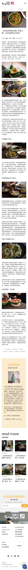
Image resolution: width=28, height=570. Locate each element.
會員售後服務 (18, 534)
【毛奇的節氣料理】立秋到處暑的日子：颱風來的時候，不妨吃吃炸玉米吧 (20, 457)
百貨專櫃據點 (5, 547)
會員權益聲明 (23, 564)
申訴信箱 (24, 562)
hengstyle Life (12, 9)
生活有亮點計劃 (19, 536)
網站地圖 (4, 562)
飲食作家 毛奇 (12, 368)
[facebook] (8, 556)
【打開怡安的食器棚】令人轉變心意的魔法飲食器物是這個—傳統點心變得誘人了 (20, 480)
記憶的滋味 (20, 9)
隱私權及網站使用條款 (7, 564)
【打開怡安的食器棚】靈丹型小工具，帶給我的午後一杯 (7, 457)
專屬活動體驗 (18, 532)
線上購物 (4, 544)
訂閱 (24, 505)
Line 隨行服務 (18, 529)
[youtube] (18, 556)
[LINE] (15, 556)
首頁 (6, 9)
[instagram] (12, 556)
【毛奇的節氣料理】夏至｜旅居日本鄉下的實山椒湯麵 (7, 480)
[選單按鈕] (25, 3)
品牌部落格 (5, 534)
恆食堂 (3, 532)
